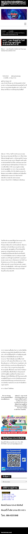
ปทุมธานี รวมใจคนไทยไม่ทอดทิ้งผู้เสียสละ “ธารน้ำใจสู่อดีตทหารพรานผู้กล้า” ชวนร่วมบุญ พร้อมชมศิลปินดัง (13, 3)
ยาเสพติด (6, 78)
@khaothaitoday (16, 76)
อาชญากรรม (12, 78)
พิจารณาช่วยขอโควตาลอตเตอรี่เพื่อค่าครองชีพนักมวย (7, 397)
